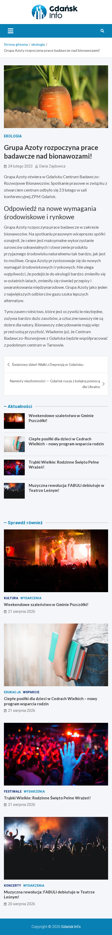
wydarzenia (30, 598)
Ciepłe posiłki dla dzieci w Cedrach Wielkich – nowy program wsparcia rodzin (66, 441)
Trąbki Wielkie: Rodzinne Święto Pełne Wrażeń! (47, 797)
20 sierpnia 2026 (21, 904)
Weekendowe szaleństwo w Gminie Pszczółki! (46, 604)
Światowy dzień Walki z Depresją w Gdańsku (47, 364)
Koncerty (12, 885)
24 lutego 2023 (20, 166)
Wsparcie (31, 692)
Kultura (11, 598)
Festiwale (13, 791)
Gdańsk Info (71, 927)
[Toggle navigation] (10, 31)
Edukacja (12, 692)
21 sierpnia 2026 (21, 611)
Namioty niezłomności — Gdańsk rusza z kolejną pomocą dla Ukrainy (55, 384)
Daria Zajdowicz (52, 166)
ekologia (13, 136)
